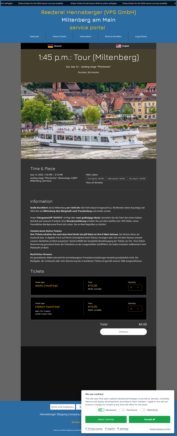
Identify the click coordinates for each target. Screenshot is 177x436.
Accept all (149, 419)
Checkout (123, 331)
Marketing (152, 410)
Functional (132, 410)
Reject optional (106, 419)
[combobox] (135, 288)
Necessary (111, 410)
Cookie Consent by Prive (160, 429)
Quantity (132, 282)
